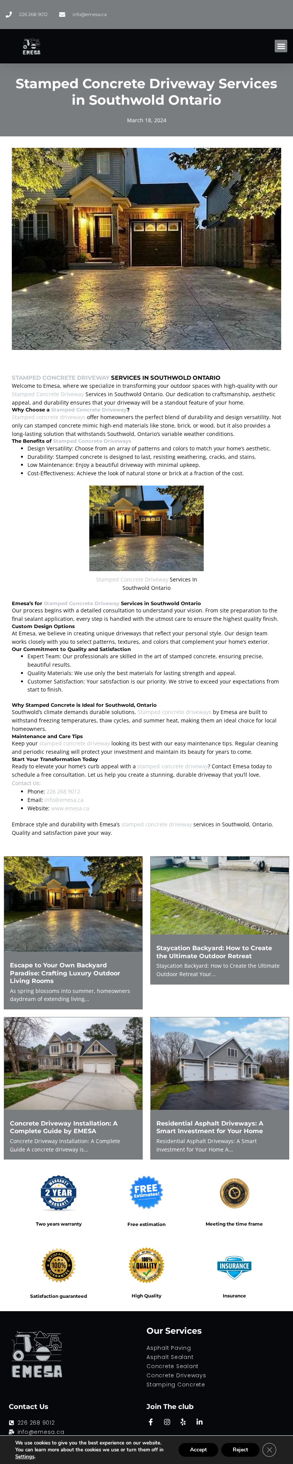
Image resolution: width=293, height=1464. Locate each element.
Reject (240, 1449)
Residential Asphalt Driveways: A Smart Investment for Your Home (209, 1127)
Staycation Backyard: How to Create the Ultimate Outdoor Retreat (214, 952)
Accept (198, 1449)
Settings (24, 1456)
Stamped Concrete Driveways (92, 441)
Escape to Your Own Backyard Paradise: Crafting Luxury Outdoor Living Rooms (65, 973)
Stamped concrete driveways (48, 417)
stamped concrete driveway (74, 743)
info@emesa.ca (64, 799)
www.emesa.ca (70, 808)
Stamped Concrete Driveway (60, 377)
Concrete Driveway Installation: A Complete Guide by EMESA (64, 1127)
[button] (281, 46)
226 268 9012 (63, 791)
